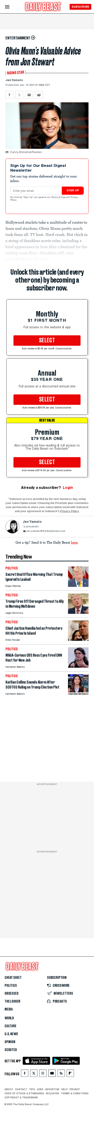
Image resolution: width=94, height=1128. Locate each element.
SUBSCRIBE (80, 6)
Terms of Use (58, 197)
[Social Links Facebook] (24, 1074)
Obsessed (11, 993)
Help (64, 1089)
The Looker (12, 1001)
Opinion (10, 1042)
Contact (21, 1089)
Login (68, 487)
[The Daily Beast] (43, 7)
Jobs (40, 1089)
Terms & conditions (74, 1093)
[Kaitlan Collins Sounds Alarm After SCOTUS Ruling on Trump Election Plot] (78, 693)
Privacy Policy (69, 511)
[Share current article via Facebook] (9, 95)
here (74, 542)
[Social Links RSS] (61, 1074)
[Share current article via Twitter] (19, 95)
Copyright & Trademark (21, 1097)
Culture (10, 1026)
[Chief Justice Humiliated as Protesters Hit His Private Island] (78, 639)
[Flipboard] (70, 1074)
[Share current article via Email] (29, 95)
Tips (32, 1089)
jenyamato (32, 527)
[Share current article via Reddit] (39, 95)
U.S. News (11, 1034)
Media (9, 1009)
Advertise (52, 1089)
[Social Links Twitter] (33, 1074)
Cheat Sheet (13, 977)
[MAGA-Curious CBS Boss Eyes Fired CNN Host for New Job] (78, 666)
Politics (11, 985)
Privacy (75, 1089)
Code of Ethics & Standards (24, 1093)
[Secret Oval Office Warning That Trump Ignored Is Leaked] (78, 586)
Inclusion (52, 1093)
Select (47, 340)
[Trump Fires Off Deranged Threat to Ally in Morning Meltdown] (78, 612)
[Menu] (11, 7)
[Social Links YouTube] (52, 1074)
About (9, 1089)
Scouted (11, 1050)
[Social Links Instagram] (43, 1074)
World (9, 1018)
